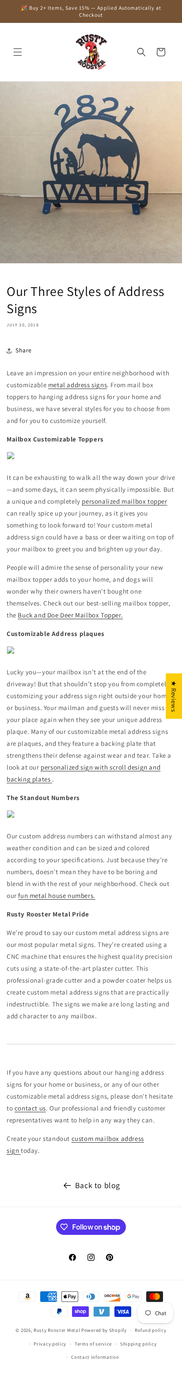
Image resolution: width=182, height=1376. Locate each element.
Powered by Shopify (104, 1330)
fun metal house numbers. (56, 895)
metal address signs (77, 385)
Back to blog (97, 1185)
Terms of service (93, 1344)
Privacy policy (50, 1344)
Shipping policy (138, 1344)
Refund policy (150, 1330)
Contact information (95, 1357)
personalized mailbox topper (124, 501)
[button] (17, 52)
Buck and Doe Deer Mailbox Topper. (70, 615)
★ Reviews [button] (174, 696)
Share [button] (23, 350)
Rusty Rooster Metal (57, 1330)
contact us (30, 1108)
